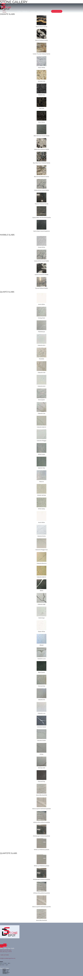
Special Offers (40, 11)
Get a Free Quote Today (56, 11)
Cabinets (32, 11)
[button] (25, 11)
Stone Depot (3, 0)
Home (18, 11)
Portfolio (48, 11)
